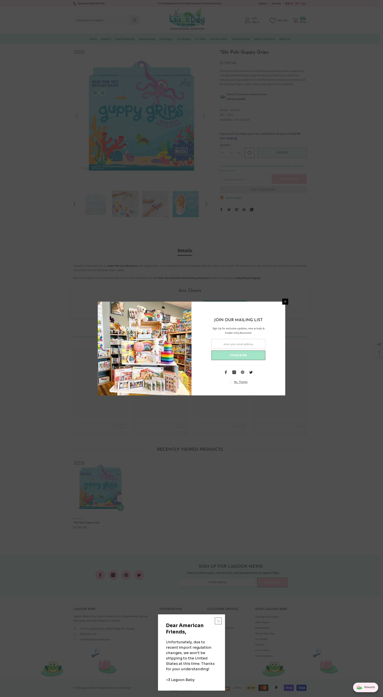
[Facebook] (226, 372)
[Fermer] (285, 302)
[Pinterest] (242, 372)
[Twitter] (251, 372)
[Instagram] (234, 372)
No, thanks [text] (241, 382)
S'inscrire (238, 355)
